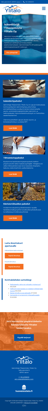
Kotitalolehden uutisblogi (18, 280)
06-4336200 (24, 377)
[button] (12, 52)
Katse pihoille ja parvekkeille (20, 293)
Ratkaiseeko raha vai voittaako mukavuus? (25, 284)
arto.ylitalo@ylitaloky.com (24, 379)
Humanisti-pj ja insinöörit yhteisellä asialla (24, 295)
